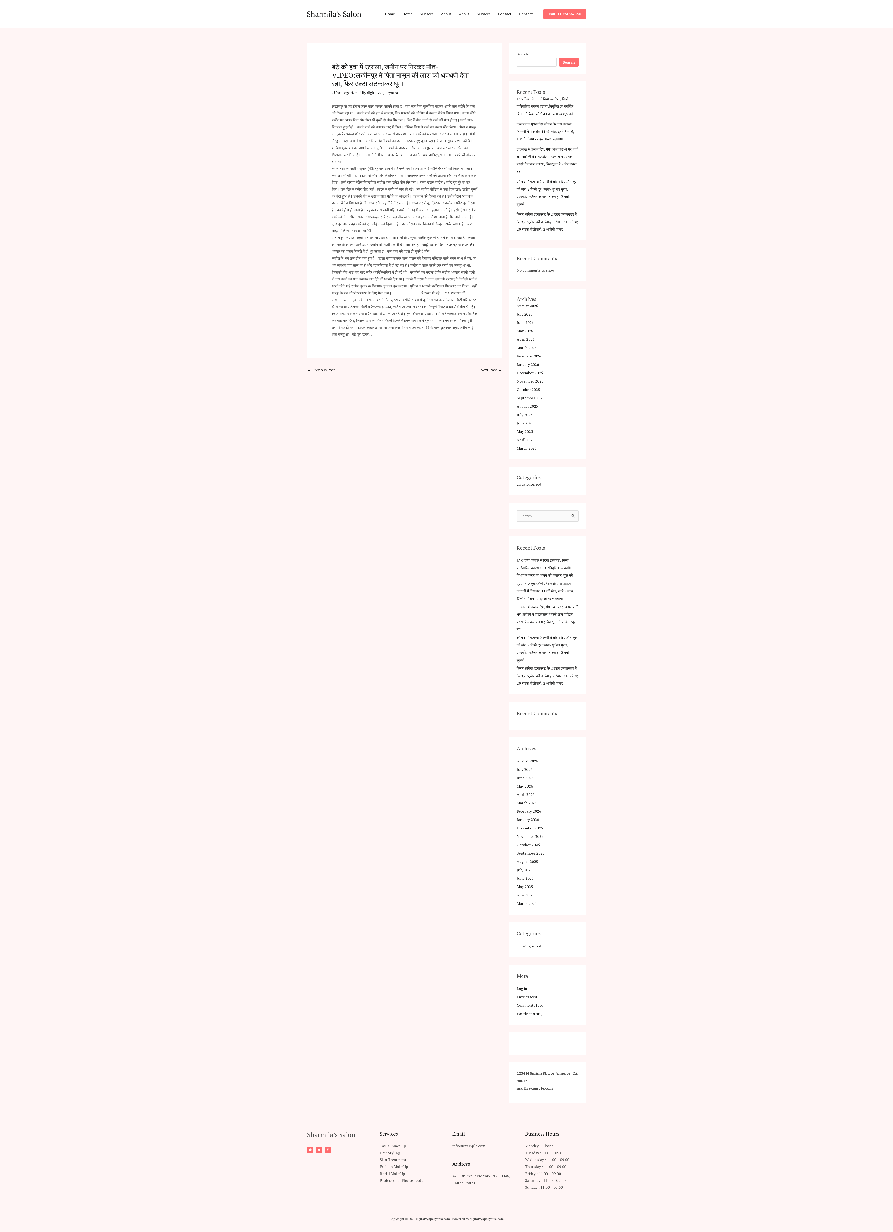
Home (390, 14)
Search (522, 54)
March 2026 (527, 347)
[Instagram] (328, 1150)
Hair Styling (390, 1152)
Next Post (491, 369)
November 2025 (530, 381)
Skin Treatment (393, 1159)
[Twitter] (319, 1150)
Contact (505, 14)
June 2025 (525, 423)
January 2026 (528, 364)
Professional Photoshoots (401, 1180)
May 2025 (525, 431)
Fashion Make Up (394, 1166)
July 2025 (525, 414)
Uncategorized (346, 92)
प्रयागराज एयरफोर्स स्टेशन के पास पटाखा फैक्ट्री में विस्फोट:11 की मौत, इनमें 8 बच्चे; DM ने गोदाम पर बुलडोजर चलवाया (545, 131)
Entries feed (527, 997)
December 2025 (530, 372)
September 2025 (531, 398)
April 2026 (526, 339)
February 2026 (529, 356)
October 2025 (528, 389)
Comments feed (530, 1005)
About (446, 14)
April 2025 (526, 439)
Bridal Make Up (392, 1173)
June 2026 (525, 322)
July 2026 (525, 314)
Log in (522, 988)
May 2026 (525, 330)
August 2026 (527, 305)
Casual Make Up (393, 1145)
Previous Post (321, 369)
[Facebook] (310, 1150)
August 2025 (527, 406)
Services (426, 14)
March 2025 (527, 448)
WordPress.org (529, 1013)
